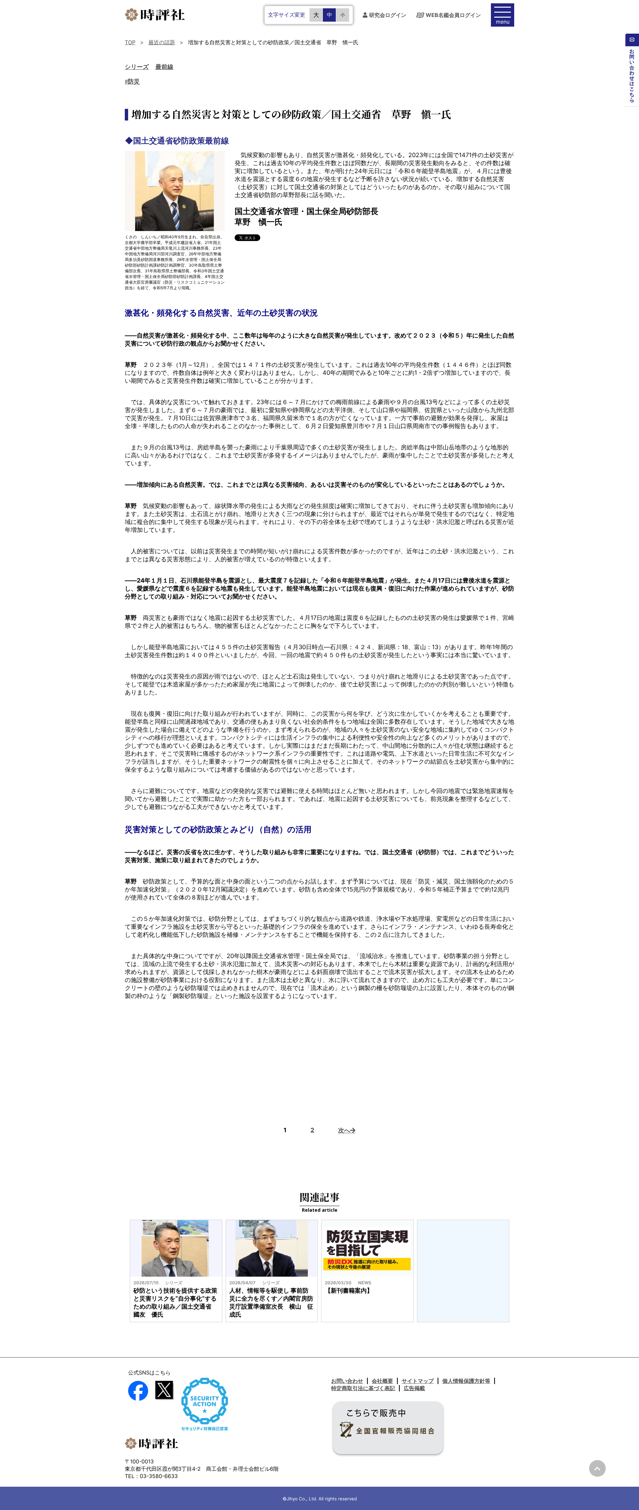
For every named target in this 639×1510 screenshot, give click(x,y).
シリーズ (137, 67)
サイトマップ (418, 1381)
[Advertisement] (319, 1060)
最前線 (164, 67)
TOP (130, 42)
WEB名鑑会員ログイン (453, 15)
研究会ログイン (387, 15)
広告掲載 (414, 1388)
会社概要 (382, 1381)
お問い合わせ (347, 1381)
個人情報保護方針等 (466, 1381)
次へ (344, 1130)
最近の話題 (161, 42)
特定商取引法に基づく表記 (363, 1388)
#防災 (132, 81)
